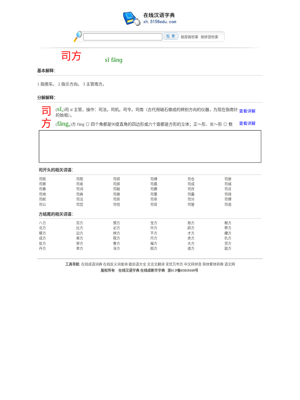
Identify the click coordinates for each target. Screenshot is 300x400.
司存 (191, 189)
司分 (191, 199)
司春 (42, 189)
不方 (153, 233)
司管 (191, 205)
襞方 (42, 233)
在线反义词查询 (115, 264)
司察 (42, 184)
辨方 (116, 233)
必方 (116, 228)
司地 (42, 194)
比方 (79, 228)
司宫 (79, 205)
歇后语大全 (137, 264)
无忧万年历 (174, 264)
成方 (42, 238)
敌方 (227, 249)
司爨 (153, 189)
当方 (116, 249)
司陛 (79, 179)
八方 (42, 223)
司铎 (227, 194)
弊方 (227, 228)
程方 (116, 238)
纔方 (227, 233)
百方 (79, 223)
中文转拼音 (193, 264)
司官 (153, 205)
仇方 (227, 238)
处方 (42, 244)
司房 (116, 199)
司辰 (116, 184)
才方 (191, 233)
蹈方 (153, 249)
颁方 (116, 223)
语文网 (229, 264)
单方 (79, 249)
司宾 (116, 179)
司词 (79, 189)
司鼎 (116, 194)
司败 (42, 179)
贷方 (227, 244)
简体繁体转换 (213, 264)
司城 (227, 184)
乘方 (79, 238)
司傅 (227, 199)
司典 (79, 194)
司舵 (42, 199)
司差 (79, 184)
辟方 (191, 228)
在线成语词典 (91, 264)
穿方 (79, 244)
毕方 (153, 228)
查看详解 (247, 111)
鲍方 (227, 223)
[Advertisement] (150, 146)
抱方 (191, 223)
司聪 (116, 189)
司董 (153, 194)
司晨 (153, 184)
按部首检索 (189, 37)
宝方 (153, 223)
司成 (191, 184)
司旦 (227, 189)
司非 (153, 199)
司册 (227, 179)
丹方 (42, 249)
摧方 (153, 244)
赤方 (191, 238)
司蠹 (191, 194)
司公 (42, 205)
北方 (42, 228)
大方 (191, 244)
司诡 (227, 205)
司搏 (153, 179)
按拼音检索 (209, 37)
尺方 (153, 238)
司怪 (116, 205)
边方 (79, 233)
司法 (79, 199)
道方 (191, 249)
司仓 (191, 179)
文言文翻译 (156, 264)
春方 (116, 244)
